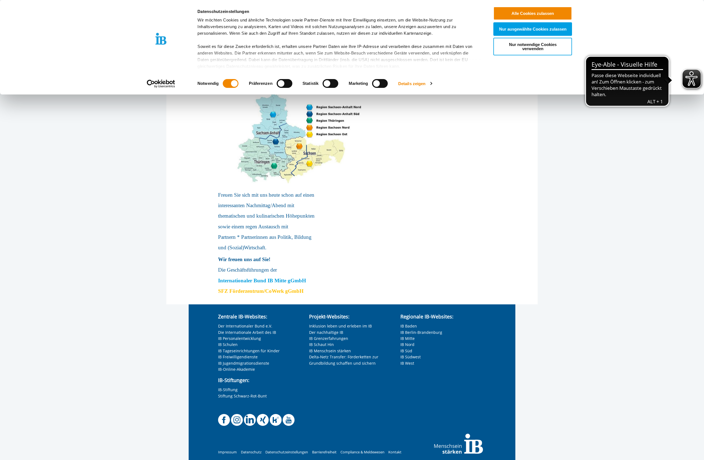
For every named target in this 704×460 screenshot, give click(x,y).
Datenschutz (251, 452)
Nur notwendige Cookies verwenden (533, 46)
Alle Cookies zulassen (533, 13)
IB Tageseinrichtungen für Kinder (249, 350)
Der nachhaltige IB (326, 332)
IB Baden (408, 326)
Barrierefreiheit (324, 452)
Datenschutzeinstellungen (286, 452)
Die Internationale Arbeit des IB (247, 332)
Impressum (227, 452)
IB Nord (407, 344)
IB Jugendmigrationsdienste (243, 363)
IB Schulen (228, 344)
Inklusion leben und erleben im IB (340, 326)
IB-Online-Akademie (236, 369)
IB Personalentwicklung (239, 338)
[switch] (284, 83)
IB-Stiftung (228, 389)
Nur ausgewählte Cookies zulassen (532, 29)
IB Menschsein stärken (330, 350)
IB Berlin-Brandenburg (421, 332)
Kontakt (395, 452)
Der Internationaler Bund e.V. (245, 326)
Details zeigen (411, 83)
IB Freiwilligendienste (238, 356)
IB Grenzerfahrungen (328, 338)
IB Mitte (407, 338)
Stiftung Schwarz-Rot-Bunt (242, 396)
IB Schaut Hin (321, 344)
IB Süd (406, 350)
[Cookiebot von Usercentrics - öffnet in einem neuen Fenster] (161, 84)
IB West (407, 363)
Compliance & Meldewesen (362, 452)
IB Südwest (410, 356)
